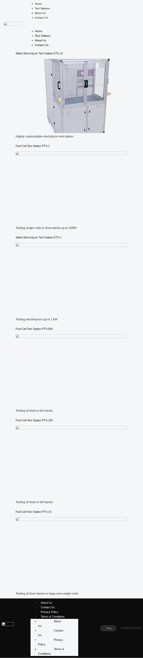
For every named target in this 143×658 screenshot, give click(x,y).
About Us (40, 13)
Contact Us (41, 17)
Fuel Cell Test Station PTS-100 (34, 420)
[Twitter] (92, 625)
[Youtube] (89, 631)
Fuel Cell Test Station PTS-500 (34, 328)
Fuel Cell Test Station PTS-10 (33, 511)
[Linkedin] (86, 625)
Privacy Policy (49, 611)
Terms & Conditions (53, 616)
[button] (80, 22)
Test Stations (42, 8)
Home (38, 3)
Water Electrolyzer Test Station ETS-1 (38, 237)
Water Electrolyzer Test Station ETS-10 (39, 53)
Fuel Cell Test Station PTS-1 (33, 145)
